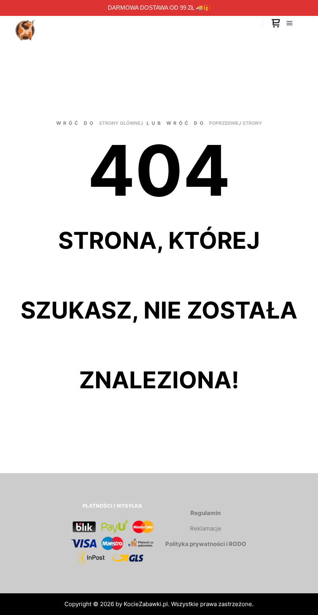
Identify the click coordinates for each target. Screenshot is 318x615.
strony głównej (121, 123)
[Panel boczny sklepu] (275, 23)
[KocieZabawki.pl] (25, 23)
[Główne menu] (290, 23)
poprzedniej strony (235, 123)
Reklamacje (205, 528)
